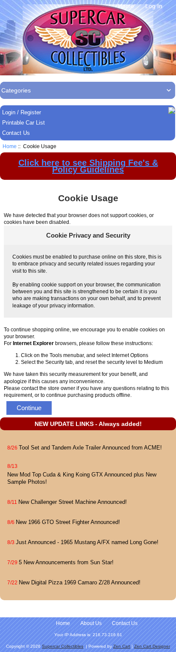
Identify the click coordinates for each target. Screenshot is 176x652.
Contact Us (16, 133)
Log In (153, 6)
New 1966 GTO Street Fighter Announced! (68, 522)
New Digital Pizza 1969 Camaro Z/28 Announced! (80, 582)
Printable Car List (23, 122)
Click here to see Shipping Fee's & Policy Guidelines (88, 166)
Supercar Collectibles (62, 646)
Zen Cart (121, 646)
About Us (91, 623)
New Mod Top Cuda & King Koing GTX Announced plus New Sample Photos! (81, 478)
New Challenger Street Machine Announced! (72, 502)
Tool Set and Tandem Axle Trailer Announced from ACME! (90, 447)
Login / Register (21, 112)
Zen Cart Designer (152, 646)
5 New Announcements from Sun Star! (66, 562)
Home (126, 6)
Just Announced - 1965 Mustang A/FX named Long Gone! (87, 542)
